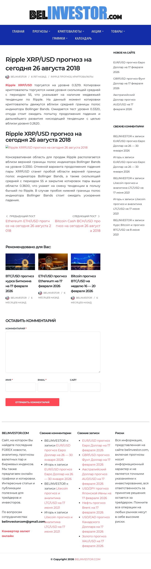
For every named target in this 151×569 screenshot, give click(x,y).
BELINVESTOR (19, 76)
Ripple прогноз (61, 76)
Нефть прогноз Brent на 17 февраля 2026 (94, 507)
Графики (58, 38)
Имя (9, 379)
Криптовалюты (70, 31)
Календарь (83, 38)
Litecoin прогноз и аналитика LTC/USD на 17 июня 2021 (128, 187)
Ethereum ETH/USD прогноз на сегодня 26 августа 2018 (28, 226)
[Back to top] (147, 565)
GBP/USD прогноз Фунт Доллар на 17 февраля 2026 (129, 83)
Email (42, 379)
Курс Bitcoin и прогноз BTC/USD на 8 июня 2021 (128, 229)
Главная (18, 31)
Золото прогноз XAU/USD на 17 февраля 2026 (94, 541)
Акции (96, 31)
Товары (116, 31)
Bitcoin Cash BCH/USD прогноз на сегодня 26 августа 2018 (77, 226)
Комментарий (16, 328)
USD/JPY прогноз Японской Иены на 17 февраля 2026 (96, 493)
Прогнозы (40, 31)
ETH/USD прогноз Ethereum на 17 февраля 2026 (52, 281)
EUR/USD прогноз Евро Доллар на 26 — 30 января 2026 (129, 145)
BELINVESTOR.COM (87, 559)
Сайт (73, 379)
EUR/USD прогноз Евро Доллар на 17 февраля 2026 (129, 67)
